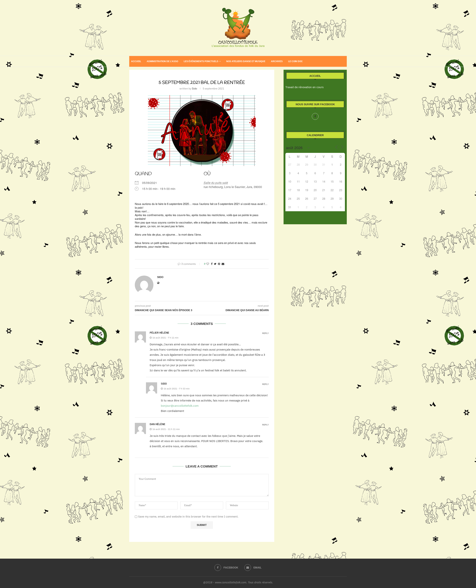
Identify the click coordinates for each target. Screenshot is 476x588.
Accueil (136, 61)
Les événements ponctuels (201, 61)
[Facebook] (315, 116)
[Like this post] (207, 264)
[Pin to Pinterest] (219, 264)
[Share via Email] (223, 264)
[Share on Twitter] (215, 264)
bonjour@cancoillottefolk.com (180, 405)
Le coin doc (295, 61)
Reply (265, 333)
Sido (194, 88)
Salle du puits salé (216, 183)
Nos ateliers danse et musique (245, 61)
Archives (277, 61)
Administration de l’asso (162, 61)
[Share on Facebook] (212, 264)
